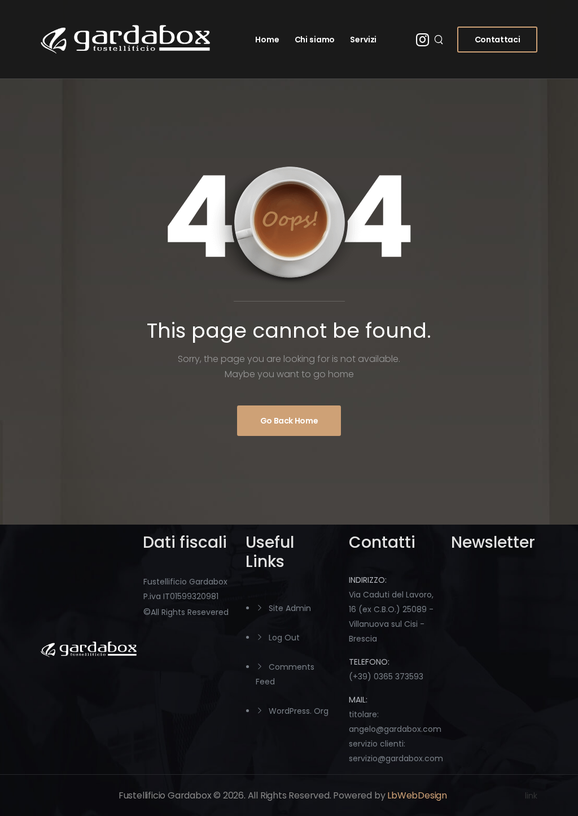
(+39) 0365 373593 (386, 676)
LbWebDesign (417, 795)
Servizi (363, 39)
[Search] (440, 40)
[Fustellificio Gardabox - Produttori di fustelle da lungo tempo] (125, 39)
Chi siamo (315, 39)
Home (267, 39)
